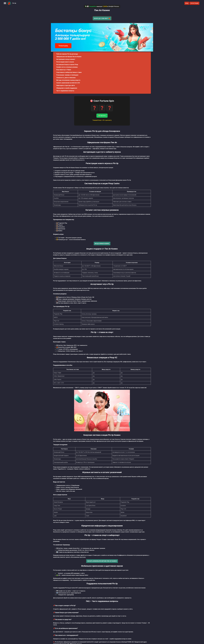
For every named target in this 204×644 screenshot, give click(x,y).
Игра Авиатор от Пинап (63, 69)
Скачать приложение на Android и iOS (68, 83)
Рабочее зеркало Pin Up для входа (67, 54)
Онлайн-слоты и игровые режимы (67, 67)
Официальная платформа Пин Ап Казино (68, 56)
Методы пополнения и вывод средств (68, 80)
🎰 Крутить (102, 115)
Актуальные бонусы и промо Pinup (67, 64)
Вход (186, 3)
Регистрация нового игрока (65, 62)
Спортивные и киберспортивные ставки (69, 72)
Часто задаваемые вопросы (65, 90)
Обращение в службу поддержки (66, 88)
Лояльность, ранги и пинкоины (66, 77)
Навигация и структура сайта (65, 85)
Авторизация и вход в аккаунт (65, 59)
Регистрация (194, 3)
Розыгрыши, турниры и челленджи (67, 75)
